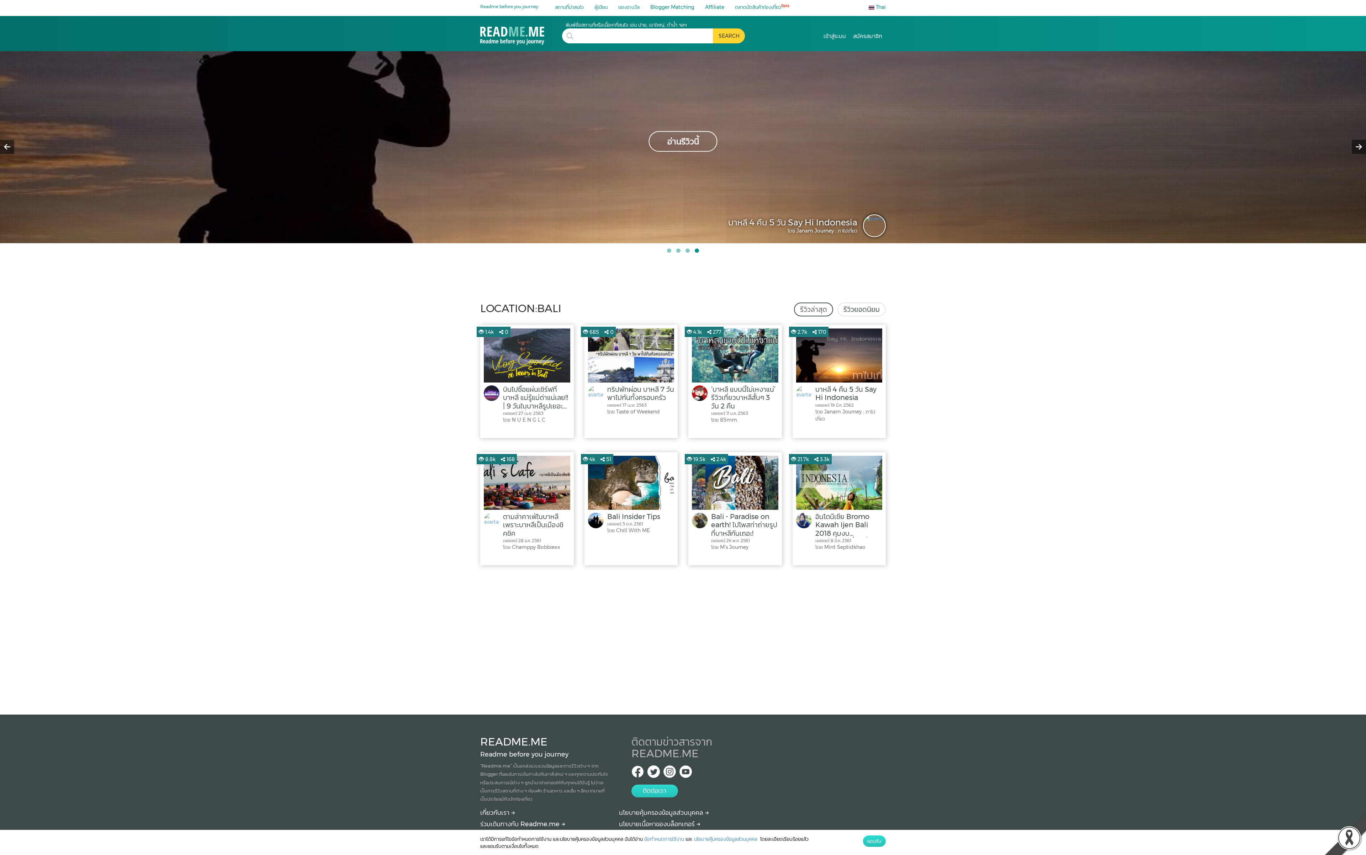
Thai (880, 7)
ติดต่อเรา (654, 791)
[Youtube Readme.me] (685, 774)
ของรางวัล (629, 7)
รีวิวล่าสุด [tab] (813, 309)
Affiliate (714, 7)
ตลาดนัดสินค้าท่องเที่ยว (762, 7)
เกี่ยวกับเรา (495, 813)
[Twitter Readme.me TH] (653, 774)
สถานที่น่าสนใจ (569, 7)
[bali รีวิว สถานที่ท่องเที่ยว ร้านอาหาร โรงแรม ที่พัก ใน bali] (521, 33)
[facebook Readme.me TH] (637, 774)
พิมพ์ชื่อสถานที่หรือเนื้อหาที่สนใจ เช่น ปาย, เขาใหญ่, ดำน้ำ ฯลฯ (626, 25)
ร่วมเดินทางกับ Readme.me (520, 824)
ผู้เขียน (601, 7)
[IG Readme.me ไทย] (669, 774)
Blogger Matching (672, 7)
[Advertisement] (683, 638)
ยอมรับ (874, 841)
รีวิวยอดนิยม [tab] (861, 309)
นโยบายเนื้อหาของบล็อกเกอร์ (658, 824)
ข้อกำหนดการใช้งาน (664, 839)
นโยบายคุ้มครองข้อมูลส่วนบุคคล (662, 813)
